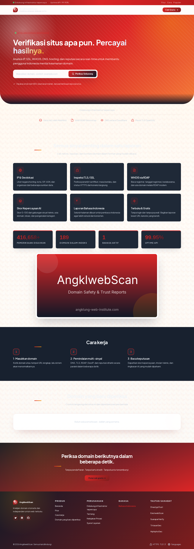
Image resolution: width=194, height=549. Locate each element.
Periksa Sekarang (84, 74)
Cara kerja (59, 515)
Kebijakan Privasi (94, 518)
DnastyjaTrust (156, 507)
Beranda (59, 506)
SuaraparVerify (157, 519)
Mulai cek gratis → (97, 478)
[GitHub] (28, 517)
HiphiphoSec (156, 531)
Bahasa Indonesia (127, 506)
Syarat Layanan (93, 523)
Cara (169, 2)
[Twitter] (15, 517)
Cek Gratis (170, 10)
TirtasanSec (155, 525)
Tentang (90, 514)
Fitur (163, 2)
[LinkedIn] (21, 517)
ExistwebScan (157, 513)
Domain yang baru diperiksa (67, 519)
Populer (177, 2)
